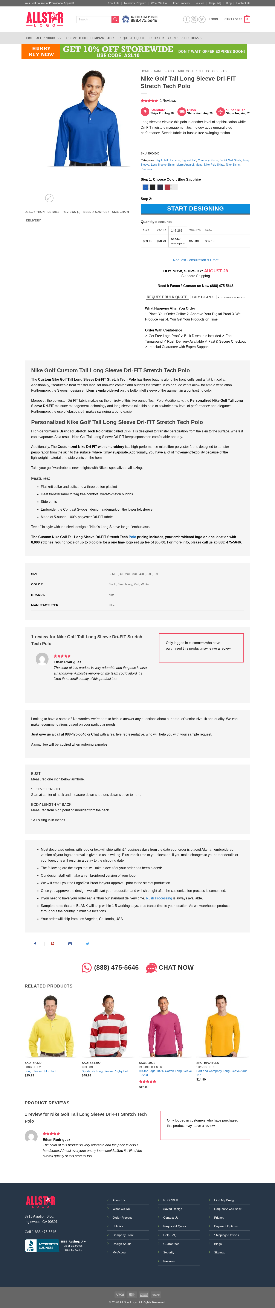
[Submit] (115, 19)
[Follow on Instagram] (194, 19)
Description (34, 212)
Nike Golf (186, 71)
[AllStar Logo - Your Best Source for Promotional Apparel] (47, 19)
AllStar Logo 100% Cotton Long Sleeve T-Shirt (165, 1073)
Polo (132, 537)
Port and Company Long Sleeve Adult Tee (221, 1073)
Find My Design (224, 1200)
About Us (113, 3)
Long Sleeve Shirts (163, 164)
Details (53, 212)
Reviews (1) (72, 212)
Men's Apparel (185, 164)
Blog (229, 3)
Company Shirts (208, 160)
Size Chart (121, 212)
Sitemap (219, 1252)
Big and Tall (189, 160)
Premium (146, 169)
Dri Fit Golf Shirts (230, 160)
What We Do (159, 3)
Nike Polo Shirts (212, 71)
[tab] (34, 212)
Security (168, 1252)
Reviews (169, 1261)
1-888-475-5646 (44, 1232)
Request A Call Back (227, 1208)
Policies (199, 3)
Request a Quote (133, 38)
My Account (120, 1252)
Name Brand (164, 71)
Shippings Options (226, 1235)
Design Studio (76, 38)
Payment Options (226, 1226)
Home (29, 38)
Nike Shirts (233, 164)
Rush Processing (159, 898)
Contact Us (243, 3)
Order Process (181, 3)
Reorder (157, 38)
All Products (47, 38)
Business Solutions (183, 38)
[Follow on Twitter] (202, 19)
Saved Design (172, 1208)
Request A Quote (174, 1226)
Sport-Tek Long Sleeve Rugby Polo (105, 1071)
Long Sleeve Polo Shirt (40, 1071)
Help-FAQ (215, 3)
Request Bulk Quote (167, 297)
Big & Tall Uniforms (168, 160)
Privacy (219, 1217)
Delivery (33, 220)
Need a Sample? (96, 212)
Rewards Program (135, 3)
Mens (199, 164)
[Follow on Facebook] (186, 19)
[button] (237, 20)
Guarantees (171, 1243)
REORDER (170, 1200)
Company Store (103, 38)
